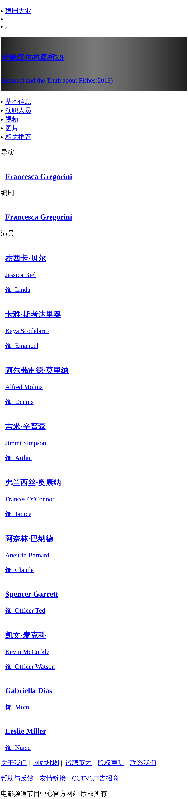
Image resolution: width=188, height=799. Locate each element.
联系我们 (143, 763)
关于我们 (14, 763)
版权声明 (111, 763)
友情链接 (53, 778)
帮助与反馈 (17, 778)
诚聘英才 (78, 763)
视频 (11, 119)
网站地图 (46, 763)
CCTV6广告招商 (95, 778)
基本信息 (18, 101)
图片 (11, 128)
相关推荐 (18, 137)
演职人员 (18, 110)
